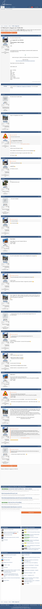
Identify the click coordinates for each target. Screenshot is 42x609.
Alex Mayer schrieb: (14, 275)
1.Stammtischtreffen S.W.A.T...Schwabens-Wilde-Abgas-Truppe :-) (32, 581)
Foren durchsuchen (9, 8)
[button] (10, 7)
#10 (40, 253)
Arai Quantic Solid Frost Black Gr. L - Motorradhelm (17, 489)
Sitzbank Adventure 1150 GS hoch (32, 543)
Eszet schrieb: (13, 392)
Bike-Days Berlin (7, 559)
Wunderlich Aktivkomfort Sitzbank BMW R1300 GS (31, 535)
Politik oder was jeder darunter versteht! (11, 537)
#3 (40, 113)
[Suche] (40, 7)
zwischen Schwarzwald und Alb (5, 210)
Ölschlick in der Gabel (8, 557)
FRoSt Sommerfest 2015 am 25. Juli (9, 493)
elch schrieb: (13, 161)
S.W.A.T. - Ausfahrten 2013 (29, 575)
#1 (40, 35)
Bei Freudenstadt (6, 248)
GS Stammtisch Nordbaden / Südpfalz (31, 570)
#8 (40, 216)
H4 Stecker (6, 539)
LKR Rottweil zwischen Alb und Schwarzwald (5, 108)
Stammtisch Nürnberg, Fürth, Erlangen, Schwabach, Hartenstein (31, 578)
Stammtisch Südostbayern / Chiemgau (31, 565)
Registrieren (31, 512)
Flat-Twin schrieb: (14, 219)
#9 (40, 236)
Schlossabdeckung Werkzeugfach (10, 554)
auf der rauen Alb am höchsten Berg (6, 126)
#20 (40, 446)
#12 (40, 292)
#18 (40, 407)
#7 (40, 196)
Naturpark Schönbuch (5, 191)
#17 (40, 389)
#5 (40, 158)
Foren (2, 7)
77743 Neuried (7, 143)
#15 (40, 351)
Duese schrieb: (13, 135)
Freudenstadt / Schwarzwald (7, 50)
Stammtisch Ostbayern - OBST (29, 572)
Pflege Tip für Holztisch (8, 562)
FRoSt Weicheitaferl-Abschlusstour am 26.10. (11, 507)
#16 (40, 372)
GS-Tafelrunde (26, 554)
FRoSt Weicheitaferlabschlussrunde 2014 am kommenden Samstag (16, 498)
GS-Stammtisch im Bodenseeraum (30, 567)
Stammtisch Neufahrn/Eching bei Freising (32, 557)
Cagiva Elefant (6, 580)
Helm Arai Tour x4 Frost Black (12, 502)
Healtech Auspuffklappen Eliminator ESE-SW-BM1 (31, 541)
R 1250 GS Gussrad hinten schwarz (32, 532)
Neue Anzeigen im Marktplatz (28, 527)
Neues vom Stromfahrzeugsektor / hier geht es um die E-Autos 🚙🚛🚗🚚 (11, 532)
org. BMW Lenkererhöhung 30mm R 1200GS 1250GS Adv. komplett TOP (32, 549)
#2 (40, 94)
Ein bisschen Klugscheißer (8, 529)
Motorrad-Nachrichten (8, 534)
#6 (40, 178)
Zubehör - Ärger (7, 564)
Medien (13, 7)
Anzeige (5, 86)
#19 (40, 425)
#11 (40, 272)
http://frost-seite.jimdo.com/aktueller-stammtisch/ (25, 60)
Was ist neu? (7, 7)
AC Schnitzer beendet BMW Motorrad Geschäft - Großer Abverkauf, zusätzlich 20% (11, 575)
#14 (40, 331)
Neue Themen (4, 552)
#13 (40, 311)
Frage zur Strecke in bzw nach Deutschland (12, 577)
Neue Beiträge (3, 8)
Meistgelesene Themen (27, 552)
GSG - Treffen (26, 583)
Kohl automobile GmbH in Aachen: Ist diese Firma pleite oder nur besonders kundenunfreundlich (12, 571)
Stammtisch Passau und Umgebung (31, 562)
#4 (40, 131)
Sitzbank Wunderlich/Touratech (31, 529)
